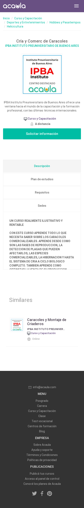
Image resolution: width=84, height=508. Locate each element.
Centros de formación (42, 426)
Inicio (6, 18)
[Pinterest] (49, 494)
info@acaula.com (44, 387)
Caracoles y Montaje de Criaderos (46, 322)
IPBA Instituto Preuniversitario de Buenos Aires (42, 45)
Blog (42, 431)
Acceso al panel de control (42, 478)
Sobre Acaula (42, 444)
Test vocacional (42, 421)
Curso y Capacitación (28, 18)
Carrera (42, 405)
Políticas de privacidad (42, 460)
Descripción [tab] (42, 166)
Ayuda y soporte (42, 449)
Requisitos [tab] (42, 192)
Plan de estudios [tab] (42, 179)
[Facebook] (42, 494)
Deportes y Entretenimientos (26, 22)
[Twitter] (34, 494)
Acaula (14, 6)
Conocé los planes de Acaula (42, 483)
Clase (42, 416)
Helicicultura (15, 26)
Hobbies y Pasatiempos (65, 22)
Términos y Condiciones (42, 455)
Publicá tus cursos (42, 473)
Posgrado (42, 400)
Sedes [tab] (42, 205)
